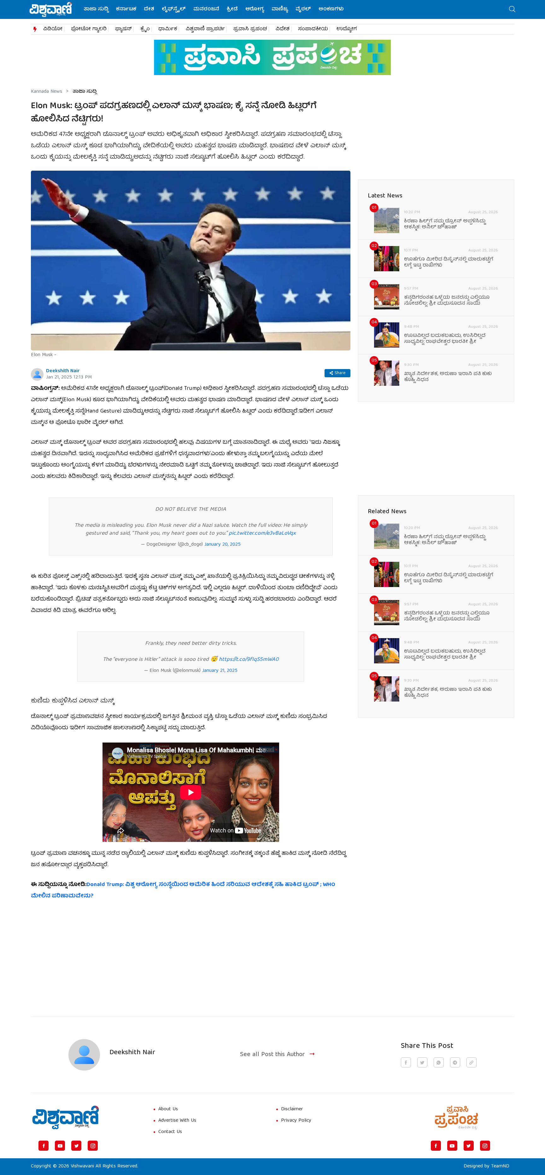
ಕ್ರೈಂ (145, 29)
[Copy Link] (471, 1062)
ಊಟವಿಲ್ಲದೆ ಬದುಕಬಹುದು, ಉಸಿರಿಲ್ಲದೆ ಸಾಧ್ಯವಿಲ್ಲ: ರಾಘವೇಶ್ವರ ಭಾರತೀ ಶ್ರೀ (444, 339)
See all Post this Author (272, 1054)
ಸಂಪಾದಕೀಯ (313, 29)
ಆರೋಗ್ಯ (254, 9)
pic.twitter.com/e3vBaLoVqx (262, 533)
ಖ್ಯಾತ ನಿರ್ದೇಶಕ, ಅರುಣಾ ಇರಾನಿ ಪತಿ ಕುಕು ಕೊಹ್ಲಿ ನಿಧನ (448, 377)
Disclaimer (292, 1109)
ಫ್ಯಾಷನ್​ (123, 29)
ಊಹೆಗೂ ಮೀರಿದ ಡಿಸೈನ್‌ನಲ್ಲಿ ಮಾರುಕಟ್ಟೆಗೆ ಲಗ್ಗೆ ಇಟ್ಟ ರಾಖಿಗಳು (448, 263)
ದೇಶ (149, 9)
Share (340, 373)
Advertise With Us (177, 1120)
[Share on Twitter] (422, 1062)
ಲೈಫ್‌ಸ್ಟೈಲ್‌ (174, 9)
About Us (168, 1109)
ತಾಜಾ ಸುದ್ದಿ (96, 9)
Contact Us (170, 1132)
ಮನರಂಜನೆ (206, 9)
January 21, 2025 (219, 671)
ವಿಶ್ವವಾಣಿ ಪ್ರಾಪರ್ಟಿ (205, 29)
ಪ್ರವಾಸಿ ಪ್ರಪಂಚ (250, 29)
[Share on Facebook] (406, 1062)
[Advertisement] (190, 955)
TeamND (500, 1166)
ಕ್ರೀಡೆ (232, 9)
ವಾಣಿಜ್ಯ (280, 9)
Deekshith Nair (63, 371)
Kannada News (46, 91)
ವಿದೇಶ (283, 29)
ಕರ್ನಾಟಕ (126, 9)
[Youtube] (60, 1145)
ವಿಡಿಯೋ (52, 29)
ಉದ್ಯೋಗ (347, 29)
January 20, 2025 (222, 544)
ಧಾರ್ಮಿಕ (167, 29)
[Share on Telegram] (455, 1062)
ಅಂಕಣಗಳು (331, 9)
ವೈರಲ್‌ (303, 9)
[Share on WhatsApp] (438, 1062)
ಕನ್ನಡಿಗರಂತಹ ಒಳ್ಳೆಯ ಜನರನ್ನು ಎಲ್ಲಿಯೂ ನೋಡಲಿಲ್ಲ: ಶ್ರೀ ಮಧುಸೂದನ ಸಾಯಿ (446, 301)
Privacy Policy (296, 1120)
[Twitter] (76, 1145)
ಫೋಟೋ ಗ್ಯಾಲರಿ (89, 29)
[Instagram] (92, 1145)
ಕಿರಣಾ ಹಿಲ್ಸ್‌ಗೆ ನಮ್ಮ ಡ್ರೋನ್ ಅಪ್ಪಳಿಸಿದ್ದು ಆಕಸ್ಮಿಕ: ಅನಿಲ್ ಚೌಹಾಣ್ (444, 225)
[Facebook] (43, 1145)
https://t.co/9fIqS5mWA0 (248, 660)
